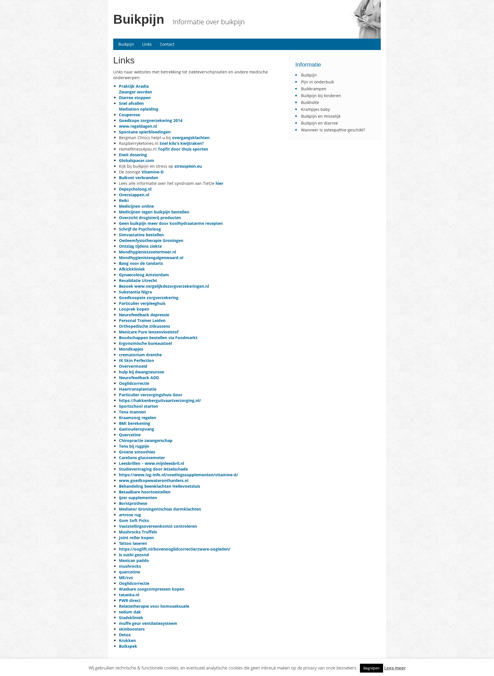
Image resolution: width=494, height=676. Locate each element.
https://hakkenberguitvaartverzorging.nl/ (160, 400)
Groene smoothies (137, 452)
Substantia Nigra (135, 292)
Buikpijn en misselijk (320, 116)
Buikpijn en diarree (319, 123)
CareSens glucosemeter (142, 457)
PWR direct (130, 600)
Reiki (124, 200)
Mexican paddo (134, 560)
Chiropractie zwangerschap (145, 440)
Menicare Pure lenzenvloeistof (148, 332)
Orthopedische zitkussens (144, 326)
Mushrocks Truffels (138, 532)
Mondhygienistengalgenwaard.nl (151, 257)
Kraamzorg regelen (137, 417)
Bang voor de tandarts (141, 263)
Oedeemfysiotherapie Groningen (151, 240)
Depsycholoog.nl (135, 189)
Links (147, 44)
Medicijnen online (136, 206)
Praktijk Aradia (134, 86)
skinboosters (132, 629)
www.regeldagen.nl (138, 126)
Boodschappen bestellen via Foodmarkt (159, 337)
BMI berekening (134, 423)
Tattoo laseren (133, 543)
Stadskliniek (131, 617)
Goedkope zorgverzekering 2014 (150, 120)
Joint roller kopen (136, 537)
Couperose (129, 114)
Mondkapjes (131, 349)
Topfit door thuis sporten (183, 149)
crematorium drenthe (140, 354)
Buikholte (310, 102)
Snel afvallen (131, 103)
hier (219, 183)
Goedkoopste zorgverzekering (148, 297)
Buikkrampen (313, 88)
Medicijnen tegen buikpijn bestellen (154, 212)
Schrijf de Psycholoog (140, 229)
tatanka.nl (129, 594)
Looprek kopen (134, 309)
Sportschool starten (138, 406)
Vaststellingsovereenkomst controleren (158, 526)
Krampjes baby (315, 109)
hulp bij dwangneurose (141, 372)
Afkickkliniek (132, 269)
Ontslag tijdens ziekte (140, 246)
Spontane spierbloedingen (145, 132)
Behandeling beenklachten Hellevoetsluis (159, 486)
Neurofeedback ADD (139, 377)
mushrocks (130, 566)
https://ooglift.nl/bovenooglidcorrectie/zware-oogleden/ (174, 549)
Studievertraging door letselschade (153, 469)
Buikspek (128, 646)
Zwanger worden (135, 92)
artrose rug (130, 514)
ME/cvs (126, 577)
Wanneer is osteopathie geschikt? (333, 130)
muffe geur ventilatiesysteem (148, 623)
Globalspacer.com (136, 160)
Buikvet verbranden (138, 177)
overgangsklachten (191, 137)
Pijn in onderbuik (317, 82)
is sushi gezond (134, 554)
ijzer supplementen (138, 497)
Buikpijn (138, 19)
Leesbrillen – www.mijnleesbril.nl (151, 463)
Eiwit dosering (133, 154)
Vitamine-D (153, 172)
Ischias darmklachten (180, 509)
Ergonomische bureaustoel (145, 343)
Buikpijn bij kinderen (321, 95)
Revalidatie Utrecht (138, 280)
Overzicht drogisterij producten (150, 217)
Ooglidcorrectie (134, 583)
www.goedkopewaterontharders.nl (153, 480)
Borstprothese (133, 503)
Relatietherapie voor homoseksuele (154, 606)
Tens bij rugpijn (134, 446)
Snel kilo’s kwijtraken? (182, 143)
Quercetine (130, 434)
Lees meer (395, 668)
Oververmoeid (133, 366)
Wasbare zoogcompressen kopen (151, 589)
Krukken (127, 640)
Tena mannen (132, 412)
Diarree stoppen (135, 97)
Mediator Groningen (139, 509)
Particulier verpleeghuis (142, 303)
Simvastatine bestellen (141, 234)
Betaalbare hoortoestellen (144, 492)
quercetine (129, 572)
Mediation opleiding (138, 109)
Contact (167, 44)
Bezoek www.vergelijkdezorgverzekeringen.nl (164, 286)
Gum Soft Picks (134, 520)
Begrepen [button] (371, 668)
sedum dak (130, 612)
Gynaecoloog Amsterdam (144, 274)
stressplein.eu (188, 166)
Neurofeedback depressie (144, 314)
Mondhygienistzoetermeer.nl (148, 252)
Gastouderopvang (136, 429)
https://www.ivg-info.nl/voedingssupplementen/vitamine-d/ (178, 474)
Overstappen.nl (134, 194)
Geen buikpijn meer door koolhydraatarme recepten (171, 223)
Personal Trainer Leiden (142, 320)
